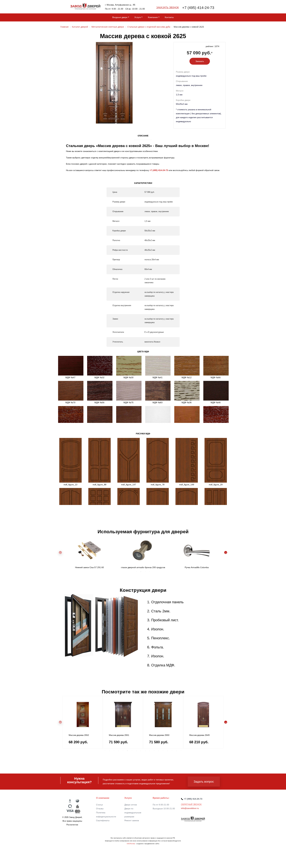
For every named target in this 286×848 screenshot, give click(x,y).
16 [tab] (172, 750)
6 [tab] (127, 750)
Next (225, 552)
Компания (153, 17)
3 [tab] (145, 571)
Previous (60, 552)
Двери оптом (130, 804)
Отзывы (100, 808)
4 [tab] (149, 571)
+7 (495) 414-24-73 (198, 8)
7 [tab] (131, 750)
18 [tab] (180, 750)
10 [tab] (145, 750)
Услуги (137, 17)
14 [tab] (163, 750)
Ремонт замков (131, 820)
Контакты (169, 17)
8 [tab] (136, 750)
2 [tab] (140, 571)
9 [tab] (140, 750)
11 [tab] (149, 750)
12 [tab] (154, 750)
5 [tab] (122, 750)
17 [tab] (176, 750)
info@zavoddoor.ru (190, 808)
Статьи (99, 804)
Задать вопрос (204, 781)
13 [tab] (158, 750)
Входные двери (119, 17)
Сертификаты (102, 820)
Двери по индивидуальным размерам (132, 812)
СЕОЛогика (131, 843)
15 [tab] (167, 750)
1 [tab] (136, 571)
